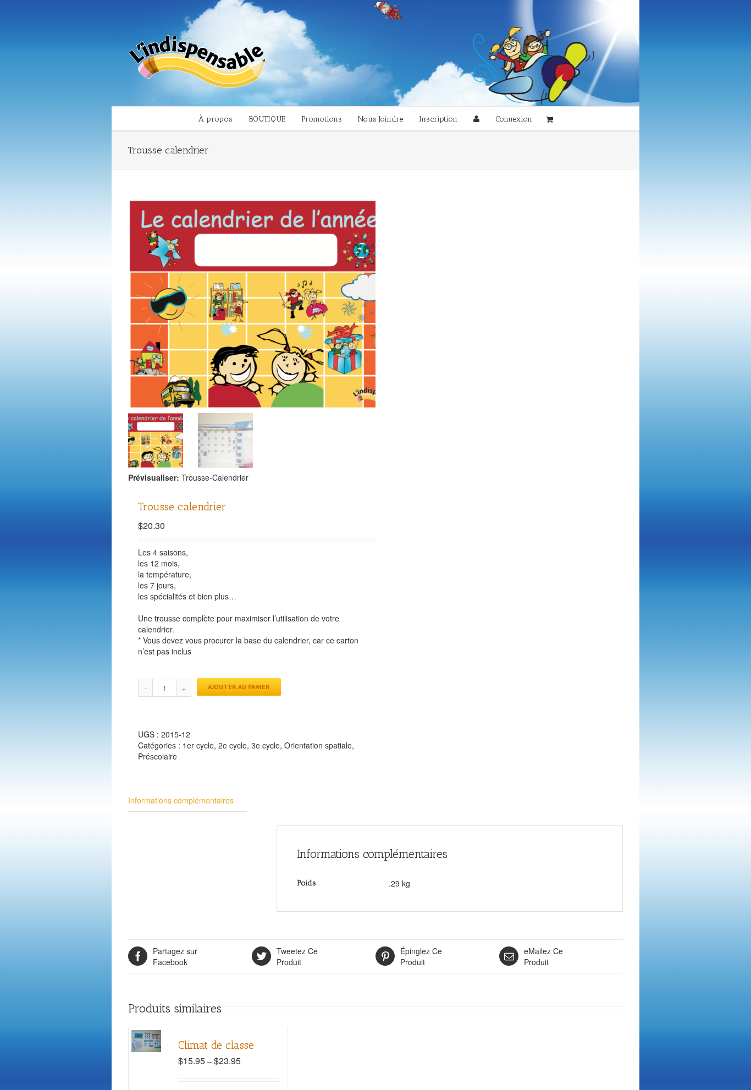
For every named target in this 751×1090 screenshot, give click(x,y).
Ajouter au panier (239, 686)
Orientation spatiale (318, 745)
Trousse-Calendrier (215, 477)
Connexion (513, 119)
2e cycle (232, 745)
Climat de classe (216, 1045)
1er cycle (198, 745)
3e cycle (265, 745)
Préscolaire (157, 756)
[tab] (187, 800)
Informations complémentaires (181, 800)
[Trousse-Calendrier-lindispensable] (265, 304)
